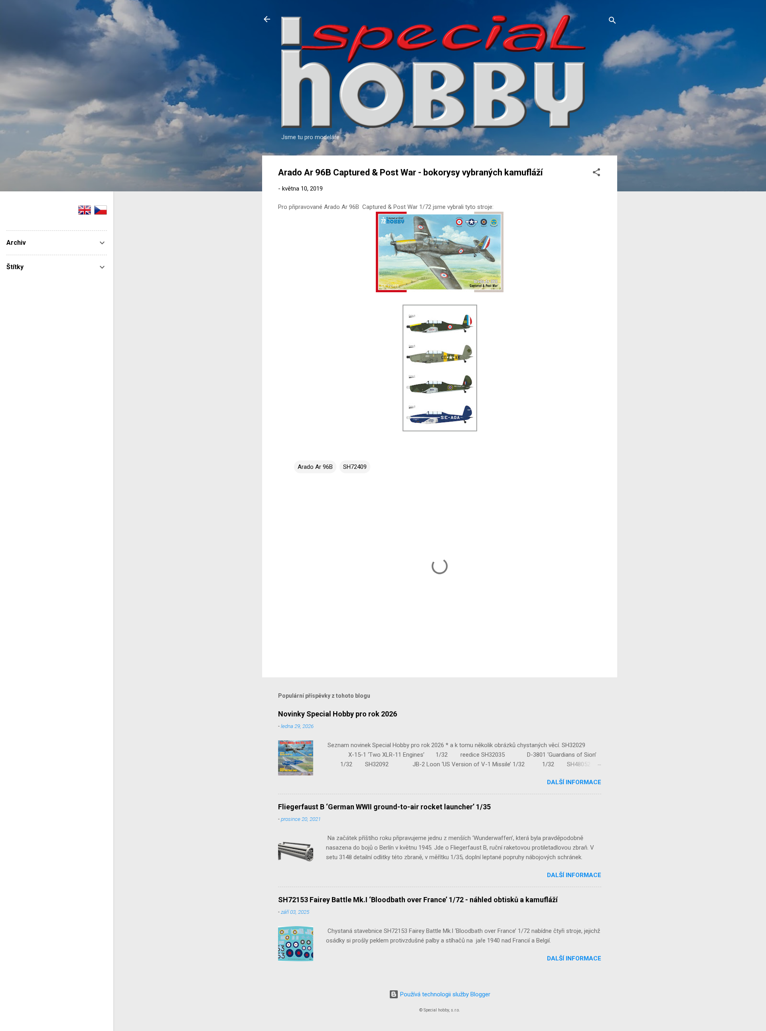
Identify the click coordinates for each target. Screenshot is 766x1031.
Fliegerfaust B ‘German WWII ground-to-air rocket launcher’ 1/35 (384, 807)
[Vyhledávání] (612, 22)
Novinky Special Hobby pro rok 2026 (337, 714)
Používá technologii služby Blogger (444, 994)
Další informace (574, 782)
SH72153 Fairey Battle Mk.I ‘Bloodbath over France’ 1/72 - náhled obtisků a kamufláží (418, 899)
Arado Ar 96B (315, 466)
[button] (596, 173)
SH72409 (355, 466)
